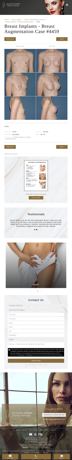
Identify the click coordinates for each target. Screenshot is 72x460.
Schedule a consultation (54, 415)
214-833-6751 (54, 409)
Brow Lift (36, 266)
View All (36, 284)
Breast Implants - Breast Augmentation (19, 22)
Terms (45, 364)
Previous (10, 39)
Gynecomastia (35, 253)
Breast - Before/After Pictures (34, 19)
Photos (10, 458)
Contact (53, 430)
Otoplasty (36, 257)
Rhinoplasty (36, 262)
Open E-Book (36, 197)
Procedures (44, 430)
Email (62, 458)
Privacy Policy (21, 355)
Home (6, 19)
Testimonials (33, 430)
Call (36, 458)
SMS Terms (29, 355)
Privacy (41, 364)
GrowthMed (43, 439)
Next (62, 39)
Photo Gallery (16, 19)
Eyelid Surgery (36, 270)
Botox (36, 279)
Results (24, 430)
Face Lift (36, 275)
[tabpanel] (36, 265)
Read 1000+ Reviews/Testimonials (36, 194)
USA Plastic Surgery (10, 1)
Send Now (36, 361)
